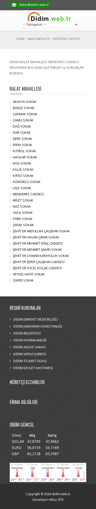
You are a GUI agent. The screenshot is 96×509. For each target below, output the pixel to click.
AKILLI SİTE (55, 499)
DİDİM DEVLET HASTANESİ (33, 368)
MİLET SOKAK (23, 200)
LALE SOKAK (22, 188)
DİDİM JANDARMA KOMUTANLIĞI (37, 326)
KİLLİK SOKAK (23, 169)
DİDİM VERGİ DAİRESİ (29, 354)
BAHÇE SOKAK (24, 107)
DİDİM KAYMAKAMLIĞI (30, 340)
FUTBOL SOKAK (24, 151)
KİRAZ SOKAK (23, 175)
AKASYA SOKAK (24, 101)
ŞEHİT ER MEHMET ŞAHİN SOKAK (37, 249)
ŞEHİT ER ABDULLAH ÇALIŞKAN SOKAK (41, 231)
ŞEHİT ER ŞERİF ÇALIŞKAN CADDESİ (39, 262)
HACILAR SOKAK (25, 157)
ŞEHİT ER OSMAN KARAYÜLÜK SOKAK (41, 255)
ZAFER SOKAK (23, 280)
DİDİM (20, 39)
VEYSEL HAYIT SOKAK (29, 274)
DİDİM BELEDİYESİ (27, 333)
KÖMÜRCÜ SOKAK (26, 181)
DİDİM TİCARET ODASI (30, 361)
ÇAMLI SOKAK (23, 120)
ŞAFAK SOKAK (23, 225)
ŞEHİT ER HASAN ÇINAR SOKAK (36, 237)
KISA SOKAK (22, 163)
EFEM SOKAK (22, 144)
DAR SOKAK (22, 132)
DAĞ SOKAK (22, 126)
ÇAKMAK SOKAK (25, 114)
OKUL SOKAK (23, 212)
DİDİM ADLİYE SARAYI (29, 347)
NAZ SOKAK (22, 206)
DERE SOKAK (22, 138)
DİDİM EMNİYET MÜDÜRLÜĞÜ (35, 319)
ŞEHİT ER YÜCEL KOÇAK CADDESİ (37, 268)
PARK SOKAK (23, 218)
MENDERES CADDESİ (28, 194)
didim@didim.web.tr (34, 5)
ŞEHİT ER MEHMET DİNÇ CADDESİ (38, 243)
